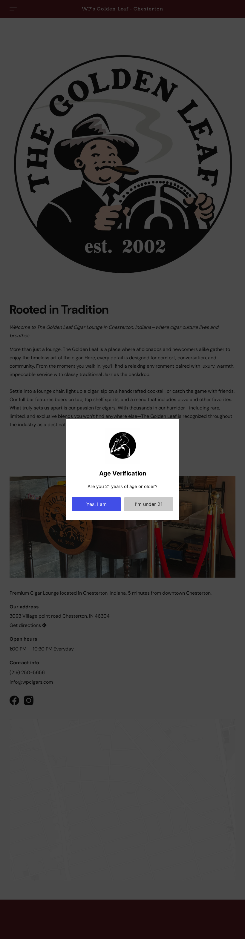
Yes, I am (96, 504)
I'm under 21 (149, 504)
